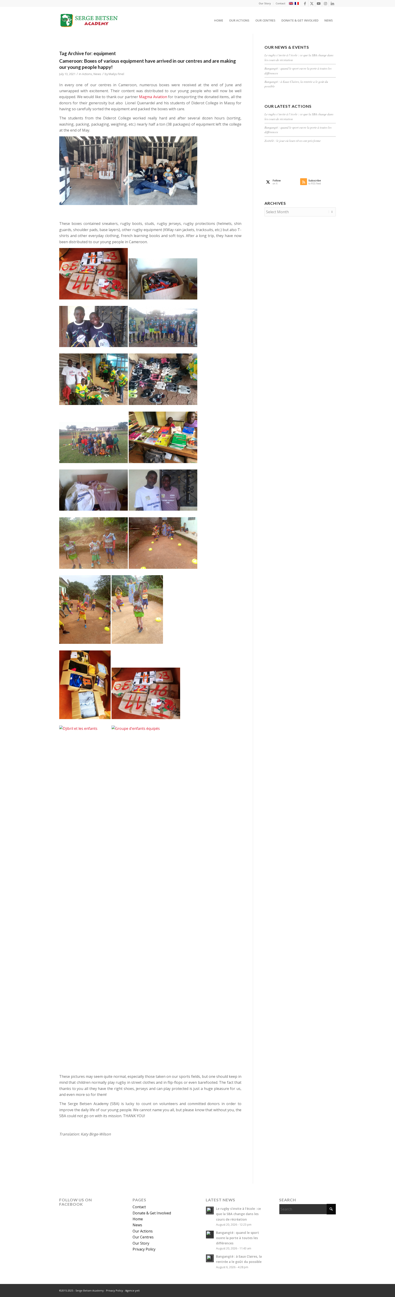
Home (138, 1218)
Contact (280, 3)
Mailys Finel (116, 74)
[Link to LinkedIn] (332, 3)
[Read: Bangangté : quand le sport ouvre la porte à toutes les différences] (210, 1234)
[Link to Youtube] (318, 3)
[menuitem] (264, 3)
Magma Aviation (153, 96)
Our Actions (143, 1231)
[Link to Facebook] (305, 3)
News (97, 74)
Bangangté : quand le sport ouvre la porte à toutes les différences (237, 1237)
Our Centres (143, 1237)
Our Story (265, 3)
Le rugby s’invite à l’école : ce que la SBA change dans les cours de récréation (238, 1213)
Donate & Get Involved (152, 1213)
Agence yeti (132, 1290)
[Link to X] (311, 3)
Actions (87, 74)
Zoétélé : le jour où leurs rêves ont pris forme (292, 140)
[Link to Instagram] (325, 3)
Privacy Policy (144, 1249)
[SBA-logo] (89, 20)
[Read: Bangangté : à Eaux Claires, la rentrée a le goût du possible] (210, 1258)
